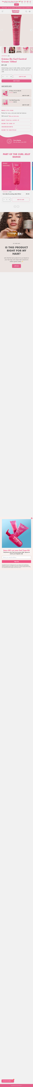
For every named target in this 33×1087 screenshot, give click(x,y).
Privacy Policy (16, 567)
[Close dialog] (31, 518)
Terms (20, 567)
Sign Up (16, 561)
